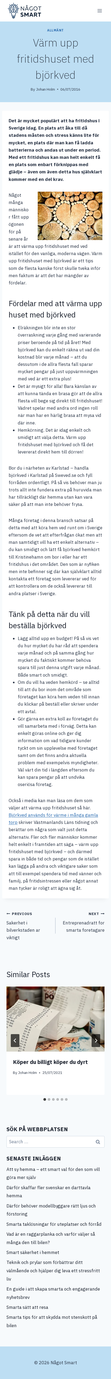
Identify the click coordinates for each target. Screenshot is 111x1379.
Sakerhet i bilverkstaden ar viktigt (23, 926)
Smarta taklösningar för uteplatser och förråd (54, 1224)
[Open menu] (100, 10)
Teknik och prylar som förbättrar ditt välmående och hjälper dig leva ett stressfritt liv (53, 1270)
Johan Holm (45, 89)
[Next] (96, 1040)
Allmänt (55, 30)
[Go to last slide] (15, 1040)
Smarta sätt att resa (27, 1307)
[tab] (44, 1099)
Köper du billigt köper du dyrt (50, 1062)
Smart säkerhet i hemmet (33, 1252)
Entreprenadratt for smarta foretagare (84, 922)
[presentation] (55, 1019)
